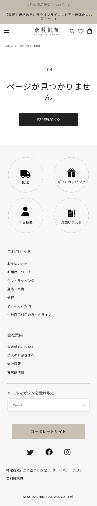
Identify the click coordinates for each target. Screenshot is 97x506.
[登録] (83, 405)
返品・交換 (15, 289)
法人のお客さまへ (20, 355)
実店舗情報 (15, 372)
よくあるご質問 (19, 306)
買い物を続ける (48, 119)
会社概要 (14, 364)
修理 (10, 298)
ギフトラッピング (20, 281)
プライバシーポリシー (69, 470)
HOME (8, 45)
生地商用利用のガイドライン (29, 315)
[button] (72, 31)
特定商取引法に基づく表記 (26, 470)
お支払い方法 (17, 264)
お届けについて (19, 272)
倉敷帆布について (20, 347)
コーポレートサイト (48, 431)
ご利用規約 (14, 478)
